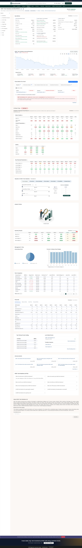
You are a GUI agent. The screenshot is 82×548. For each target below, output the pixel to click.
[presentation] (77, 74)
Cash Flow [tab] (30, 301)
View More (74, 102)
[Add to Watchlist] (21, 9)
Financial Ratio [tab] (35, 301)
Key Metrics (4, 15)
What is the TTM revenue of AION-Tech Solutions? (56, 385)
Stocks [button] (28, 6)
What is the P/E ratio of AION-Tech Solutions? (23, 382)
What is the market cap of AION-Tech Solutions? (56, 376)
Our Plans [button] (18, 6)
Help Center (66, 0)
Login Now (63, 536)
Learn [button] (64, 6)
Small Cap (42, 10)
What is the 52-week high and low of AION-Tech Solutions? (26, 385)
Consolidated (75, 15)
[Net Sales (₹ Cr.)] (47, 274)
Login (63, 3)
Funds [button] (32, 6)
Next (74, 293)
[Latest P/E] (69, 275)
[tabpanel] (46, 316)
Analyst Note (4, 24)
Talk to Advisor (58, 3)
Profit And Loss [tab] (18, 301)
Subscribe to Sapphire (49, 542)
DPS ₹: (55, 190)
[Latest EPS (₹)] (54, 275)
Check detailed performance (21, 92)
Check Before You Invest (6, 17)
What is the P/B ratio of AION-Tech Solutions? (55, 382)
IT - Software (38, 10)
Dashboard (24, 6)
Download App (13, 0)
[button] (57, 6)
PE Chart (72, 51)
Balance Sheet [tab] (24, 301)
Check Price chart (61, 92)
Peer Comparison (4, 28)
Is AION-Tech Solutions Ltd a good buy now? (23, 392)
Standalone (70, 15)
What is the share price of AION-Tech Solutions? (24, 376)
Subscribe (70, 0)
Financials (3, 30)
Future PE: (23, 193)
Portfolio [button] (37, 6)
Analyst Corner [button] (47, 6)
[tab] (18, 85)
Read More (76, 416)
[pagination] (76, 293)
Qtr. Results (4, 26)
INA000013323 (45, 547)
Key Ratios (75, 51)
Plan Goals (42, 6)
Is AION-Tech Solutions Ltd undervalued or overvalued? (57, 389)
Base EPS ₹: (55, 188)
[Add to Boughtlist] (23, 9)
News (3, 32)
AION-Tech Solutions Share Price (50, 10)
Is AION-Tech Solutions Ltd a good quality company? (25, 389)
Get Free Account (68, 3)
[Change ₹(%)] (33, 275)
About (14, 6)
